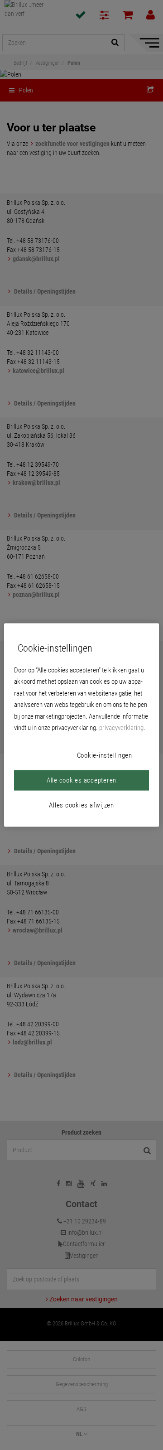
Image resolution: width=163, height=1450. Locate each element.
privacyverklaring (121, 728)
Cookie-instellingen (104, 755)
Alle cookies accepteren (81, 780)
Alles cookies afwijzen (81, 805)
